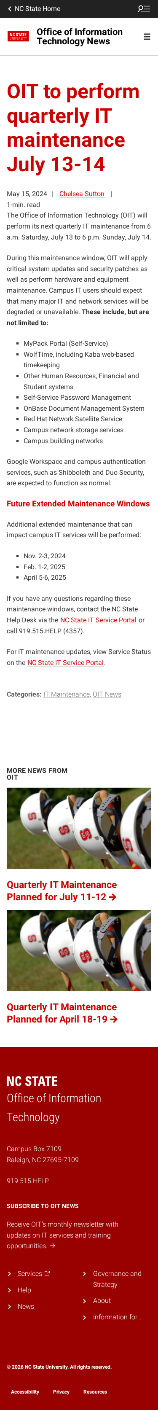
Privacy (61, 1392)
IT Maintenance (66, 694)
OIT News (107, 694)
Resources (95, 1392)
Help (24, 1290)
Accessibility (25, 1392)
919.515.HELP (28, 1181)
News (26, 1306)
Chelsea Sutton (81, 194)
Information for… (117, 1317)
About (102, 1301)
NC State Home (37, 9)
